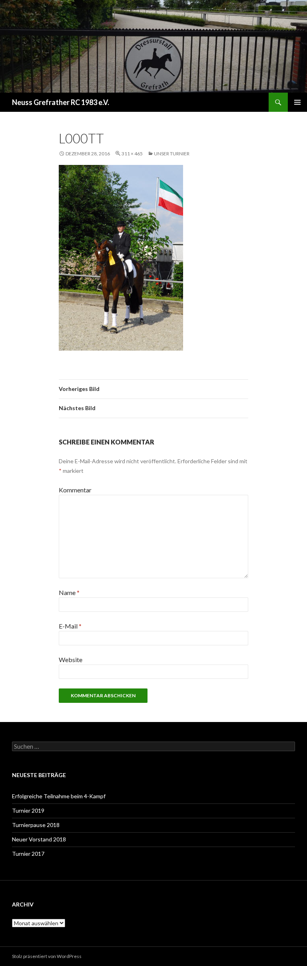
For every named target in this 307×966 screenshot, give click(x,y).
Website (70, 659)
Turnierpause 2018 (36, 824)
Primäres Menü (297, 102)
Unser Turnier (171, 154)
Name (69, 592)
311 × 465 (132, 154)
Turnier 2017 (28, 853)
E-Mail (70, 626)
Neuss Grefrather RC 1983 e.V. (60, 102)
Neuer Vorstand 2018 (39, 839)
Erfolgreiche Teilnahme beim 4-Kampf (59, 796)
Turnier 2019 (28, 810)
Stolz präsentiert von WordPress (47, 956)
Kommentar (75, 490)
